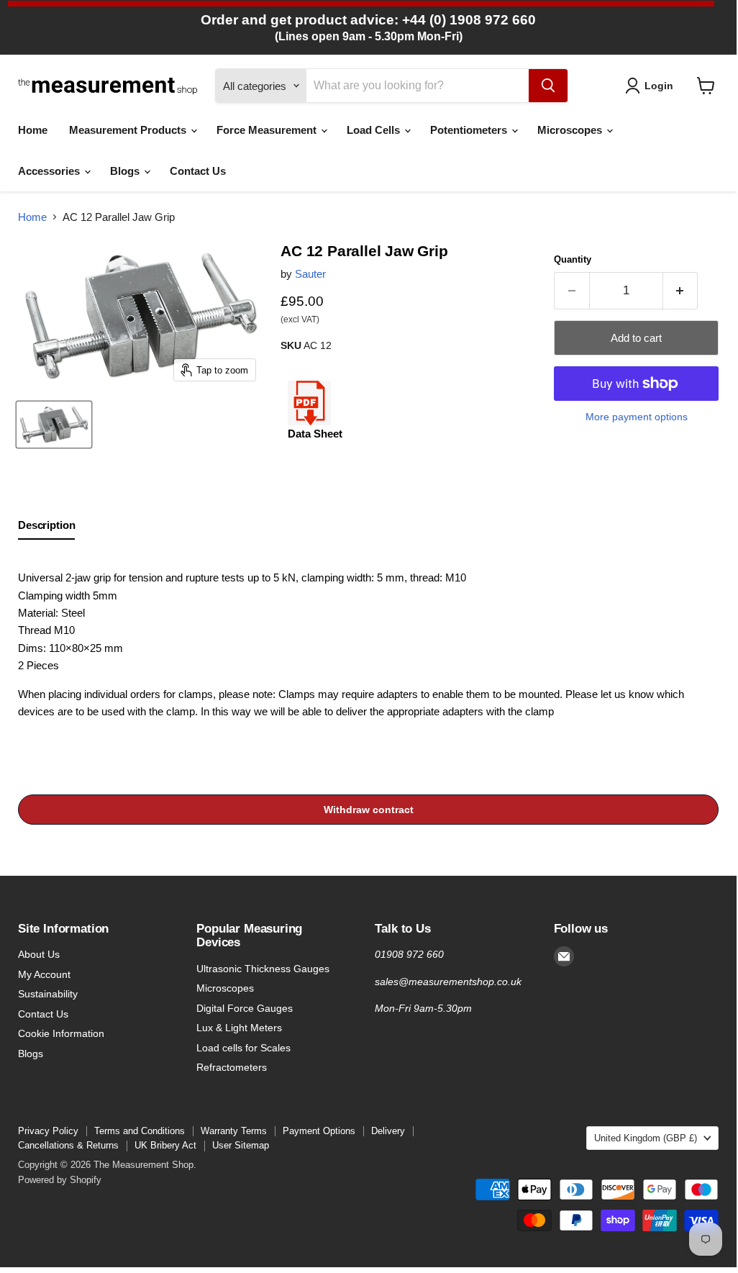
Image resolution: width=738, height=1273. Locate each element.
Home (32, 130)
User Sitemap (240, 1145)
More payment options (637, 416)
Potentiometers (470, 130)
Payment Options (319, 1130)
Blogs (126, 171)
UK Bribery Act (165, 1145)
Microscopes (571, 130)
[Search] (548, 85)
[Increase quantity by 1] (680, 290)
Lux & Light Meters (239, 1027)
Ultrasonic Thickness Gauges (262, 968)
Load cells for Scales (243, 1048)
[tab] (46, 528)
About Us (39, 954)
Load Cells (375, 130)
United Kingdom (645, 1138)
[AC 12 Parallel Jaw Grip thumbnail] (54, 425)
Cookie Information (61, 1033)
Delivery (388, 1130)
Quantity (572, 259)
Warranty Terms (234, 1130)
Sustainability (48, 994)
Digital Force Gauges (244, 1008)
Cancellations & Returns (68, 1145)
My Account (44, 974)
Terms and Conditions (139, 1130)
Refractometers (231, 1067)
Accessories (50, 171)
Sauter (310, 274)
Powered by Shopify (59, 1179)
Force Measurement (268, 130)
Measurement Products (129, 130)
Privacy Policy (48, 1130)
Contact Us (198, 171)
